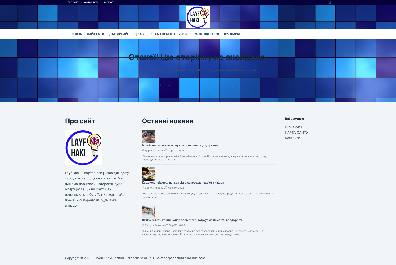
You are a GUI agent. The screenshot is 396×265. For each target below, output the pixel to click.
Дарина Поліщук (155, 150)
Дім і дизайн (119, 34)
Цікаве (139, 34)
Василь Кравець (155, 187)
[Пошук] (329, 2)
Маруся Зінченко (155, 225)
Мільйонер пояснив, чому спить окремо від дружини (180, 145)
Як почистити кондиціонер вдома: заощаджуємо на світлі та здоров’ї (192, 220)
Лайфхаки (95, 34)
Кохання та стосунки (169, 34)
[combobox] (194, 85)
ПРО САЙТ (73, 2)
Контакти (109, 2)
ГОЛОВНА (75, 34)
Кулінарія (232, 34)
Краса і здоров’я (205, 34)
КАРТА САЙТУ (91, 2)
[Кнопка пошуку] (235, 85)
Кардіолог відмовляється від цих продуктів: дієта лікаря (183, 182)
